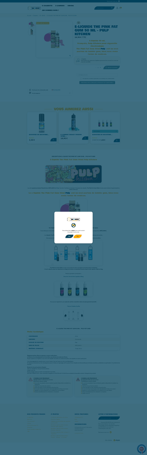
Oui (78, 236)
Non (69, 236)
